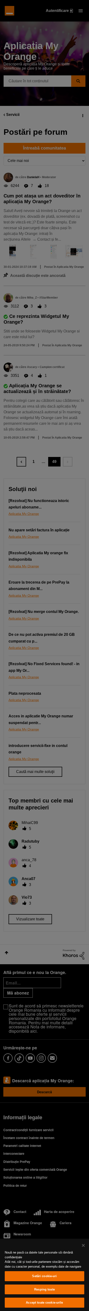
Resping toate (44, 1289)
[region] (44, 1275)
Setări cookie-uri (44, 1276)
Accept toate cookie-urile (44, 1302)
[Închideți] (83, 1245)
